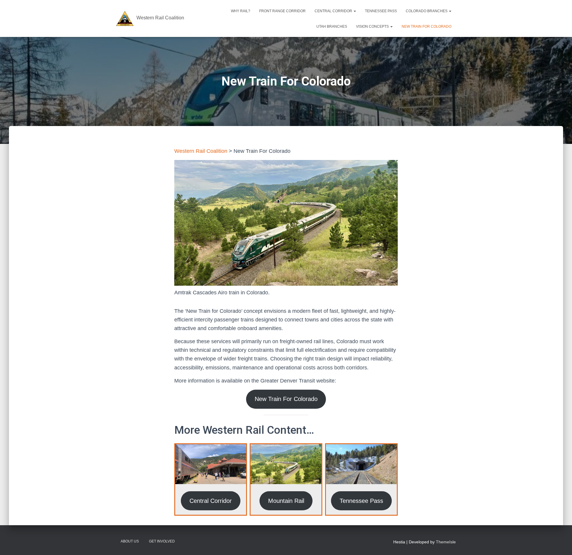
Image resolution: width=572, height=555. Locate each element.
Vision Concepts (373, 26)
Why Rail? (240, 11)
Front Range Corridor (282, 11)
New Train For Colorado (426, 26)
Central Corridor (334, 11)
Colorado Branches (427, 11)
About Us (130, 541)
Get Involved (162, 541)
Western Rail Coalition (200, 151)
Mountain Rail (286, 501)
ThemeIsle (446, 542)
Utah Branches (331, 26)
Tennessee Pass (381, 11)
